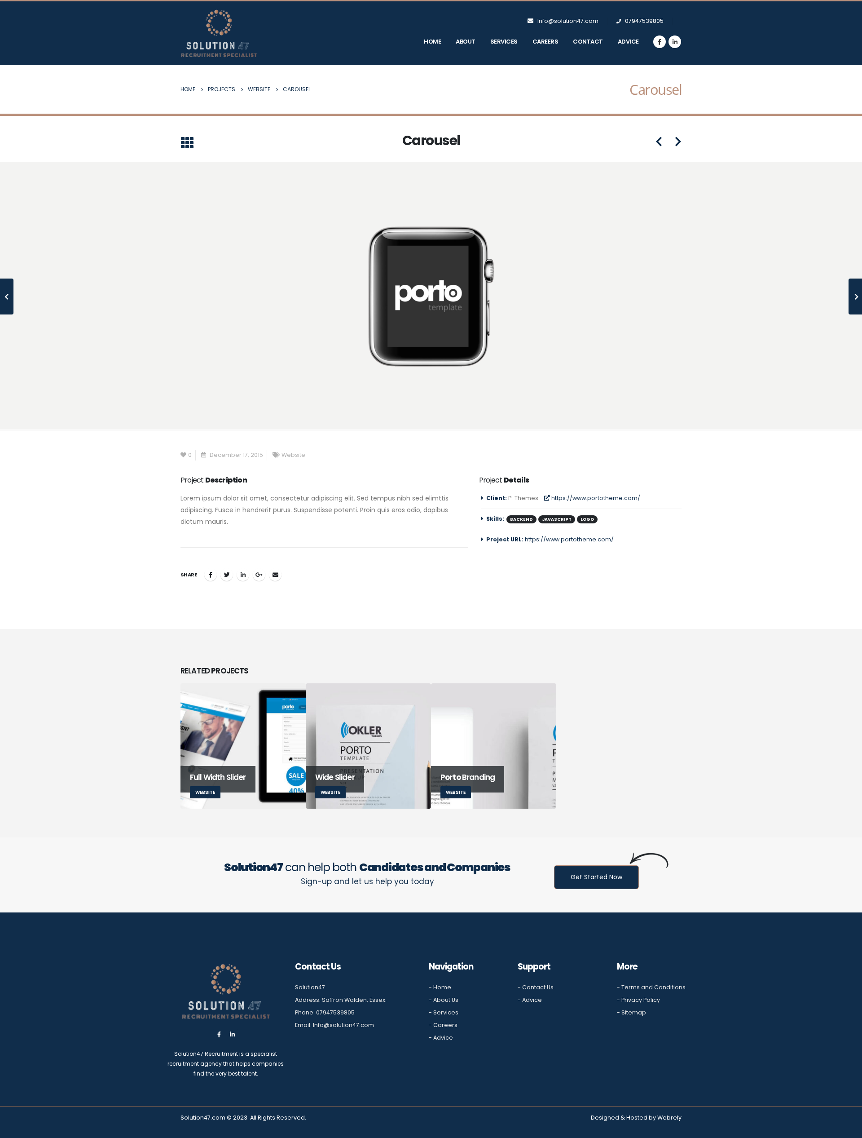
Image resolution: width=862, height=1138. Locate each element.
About (465, 41)
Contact (588, 41)
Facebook (210, 574)
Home (432, 41)
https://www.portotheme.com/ (595, 498)
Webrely (669, 1117)
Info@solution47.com (567, 21)
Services (504, 41)
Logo (587, 519)
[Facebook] (659, 41)
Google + (259, 574)
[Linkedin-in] (232, 1034)
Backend (521, 519)
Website (293, 455)
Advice (628, 41)
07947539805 (644, 21)
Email (275, 574)
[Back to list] (187, 144)
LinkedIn (243, 574)
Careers (545, 41)
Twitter (226, 574)
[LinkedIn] (674, 41)
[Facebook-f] (218, 1034)
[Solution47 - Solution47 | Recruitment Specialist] (218, 33)
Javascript (557, 519)
